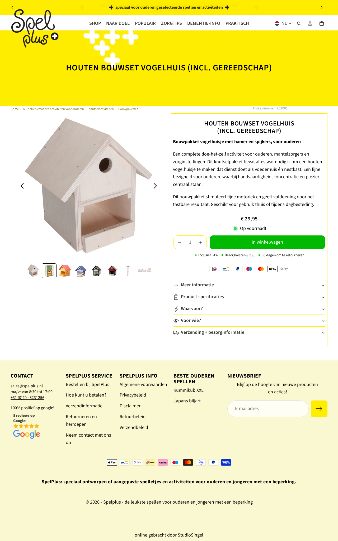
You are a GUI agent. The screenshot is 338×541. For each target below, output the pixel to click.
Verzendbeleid (134, 427)
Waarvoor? (192, 309)
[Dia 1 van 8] (33, 271)
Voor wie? (191, 320)
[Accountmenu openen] (310, 23)
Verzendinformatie (84, 406)
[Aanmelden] (319, 408)
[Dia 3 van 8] (65, 271)
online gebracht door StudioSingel (169, 535)
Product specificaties (202, 297)
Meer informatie (197, 285)
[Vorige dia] (12, 7)
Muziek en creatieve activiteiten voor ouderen (53, 109)
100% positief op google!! (33, 408)
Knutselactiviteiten (101, 109)
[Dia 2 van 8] (49, 271)
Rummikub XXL (188, 390)
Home (15, 109)
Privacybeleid (133, 395)
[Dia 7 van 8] (128, 271)
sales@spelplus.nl (27, 386)
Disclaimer (130, 406)
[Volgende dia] (321, 7)
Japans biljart (187, 401)
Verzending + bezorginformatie (212, 332)
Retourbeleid (132, 416)
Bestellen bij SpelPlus (87, 384)
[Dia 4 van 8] (81, 271)
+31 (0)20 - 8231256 (27, 397)
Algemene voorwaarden (143, 384)
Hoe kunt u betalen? (86, 395)
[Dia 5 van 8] (97, 271)
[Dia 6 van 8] (112, 271)
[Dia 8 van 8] (144, 271)
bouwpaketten (128, 109)
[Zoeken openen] (299, 23)
